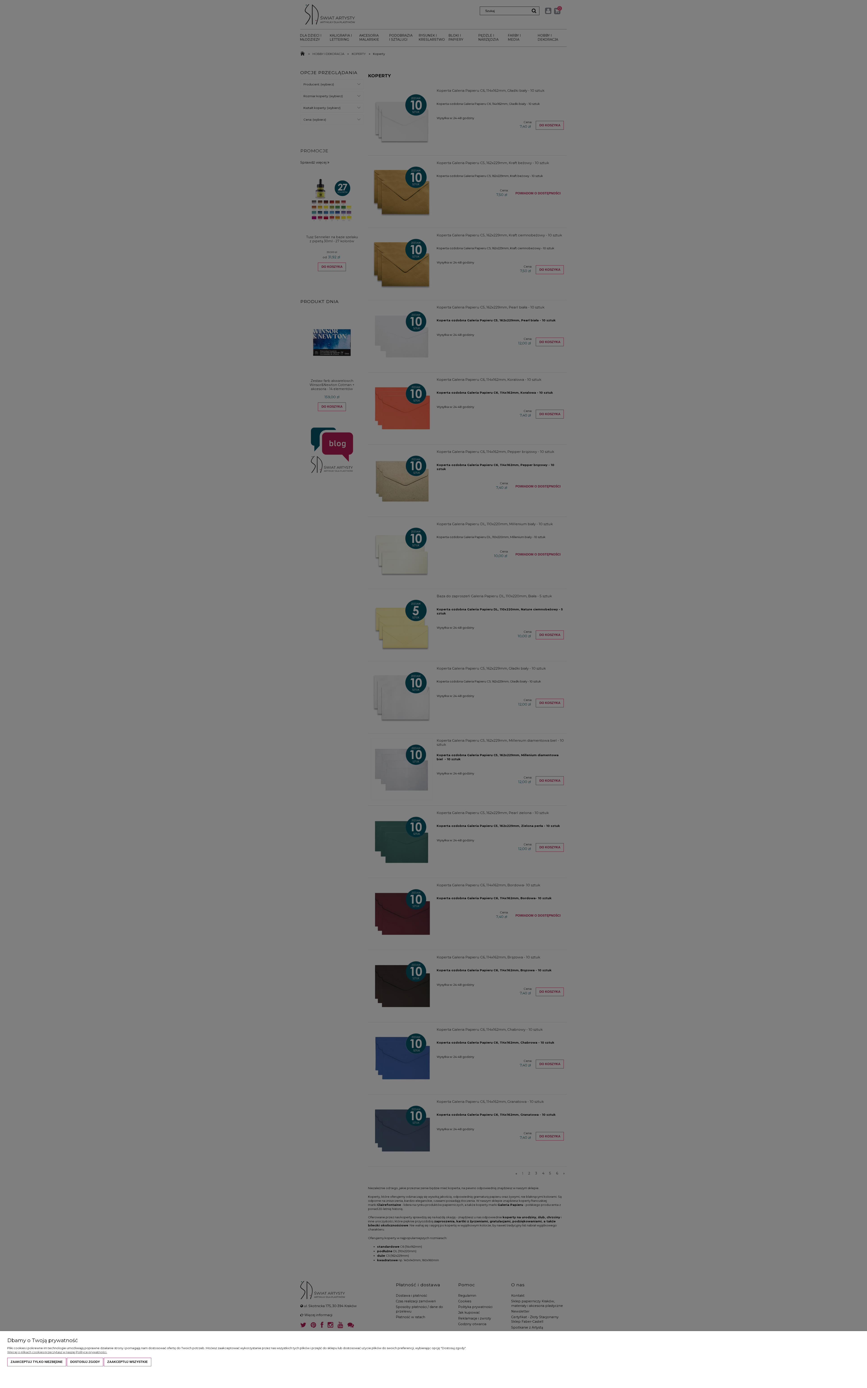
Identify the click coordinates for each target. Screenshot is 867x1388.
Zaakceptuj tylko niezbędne (37, 1362)
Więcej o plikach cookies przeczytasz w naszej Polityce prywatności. (57, 1352)
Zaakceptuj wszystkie (127, 1362)
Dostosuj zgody (85, 1362)
